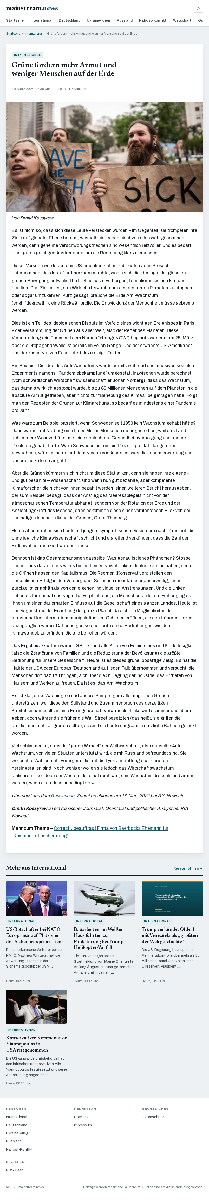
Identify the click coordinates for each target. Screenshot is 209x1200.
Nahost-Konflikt (152, 20)
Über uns (81, 1117)
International (41, 20)
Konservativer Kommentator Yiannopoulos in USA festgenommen (36, 1044)
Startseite (15, 20)
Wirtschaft (182, 20)
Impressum (83, 1125)
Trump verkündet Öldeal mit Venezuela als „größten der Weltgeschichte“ (170, 935)
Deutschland (69, 20)
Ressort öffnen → (188, 868)
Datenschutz (153, 1117)
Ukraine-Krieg (98, 20)
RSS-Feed (14, 1170)
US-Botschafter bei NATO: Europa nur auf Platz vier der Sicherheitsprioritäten (33, 935)
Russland (125, 20)
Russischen (62, 795)
